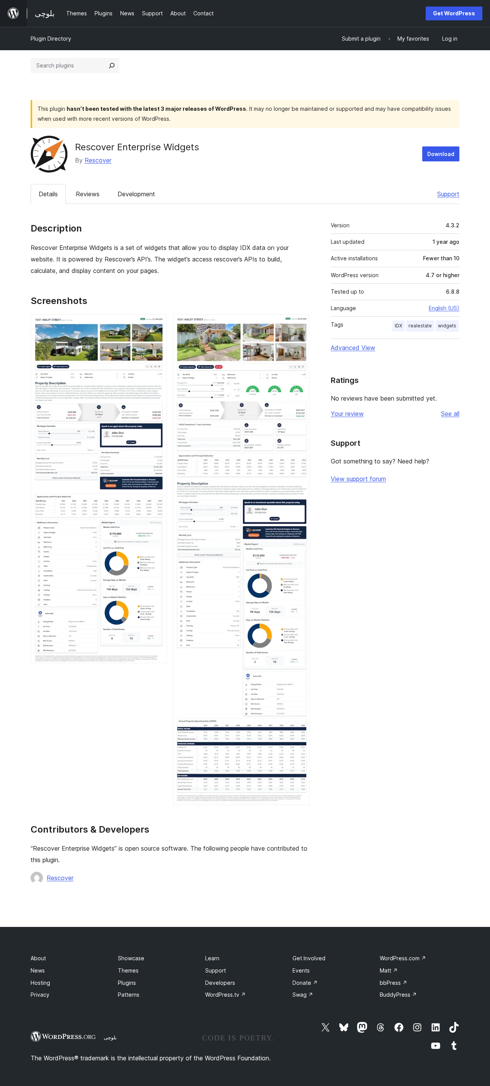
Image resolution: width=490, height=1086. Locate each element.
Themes (128, 970)
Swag (302, 994)
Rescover (98, 160)
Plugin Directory (51, 38)
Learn (212, 958)
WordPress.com (403, 958)
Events (301, 970)
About (38, 958)
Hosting (40, 982)
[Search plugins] (111, 65)
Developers (220, 982)
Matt (389, 970)
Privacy (40, 994)
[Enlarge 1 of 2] (156, 325)
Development (136, 194)
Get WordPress (454, 13)
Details (48, 194)
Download (440, 154)
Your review (347, 413)
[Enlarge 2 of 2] (299, 325)
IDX (398, 326)
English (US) (444, 308)
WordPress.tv (225, 994)
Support (448, 194)
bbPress (393, 982)
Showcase (131, 958)
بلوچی (110, 1037)
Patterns (128, 994)
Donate (305, 982)
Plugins (127, 982)
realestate (420, 326)
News (38, 970)
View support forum (358, 479)
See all (450, 413)
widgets (447, 326)
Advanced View (353, 348)
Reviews (88, 194)
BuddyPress (398, 994)
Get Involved (308, 958)
